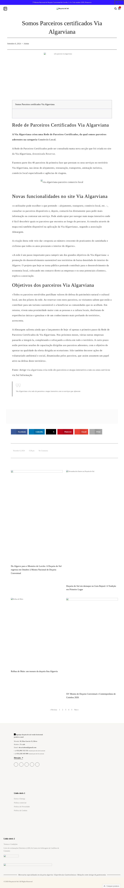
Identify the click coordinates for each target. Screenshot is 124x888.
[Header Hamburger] (5, 8)
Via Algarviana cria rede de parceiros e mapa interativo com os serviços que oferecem (48, 391)
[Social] (16, 764)
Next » (76, 710)
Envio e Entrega (19, 799)
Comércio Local (46, 139)
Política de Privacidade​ (22, 807)
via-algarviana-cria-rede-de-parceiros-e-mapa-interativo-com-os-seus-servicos (68, 369)
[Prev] (39, 416)
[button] (108, 104)
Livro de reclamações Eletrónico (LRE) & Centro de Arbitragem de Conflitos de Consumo (31, 849)
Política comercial (20, 803)
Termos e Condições (10, 844)
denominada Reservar (43, 153)
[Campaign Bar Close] (119, 2)
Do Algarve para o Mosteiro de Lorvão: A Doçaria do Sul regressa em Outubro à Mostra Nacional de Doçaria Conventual (36, 569)
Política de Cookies (20, 810)
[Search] (115, 8)
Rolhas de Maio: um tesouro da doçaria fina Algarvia (34, 671)
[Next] (84, 416)
